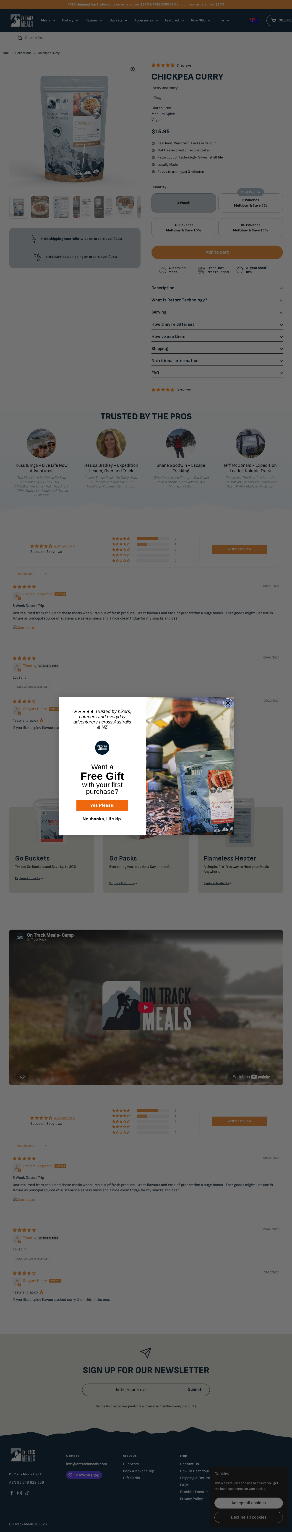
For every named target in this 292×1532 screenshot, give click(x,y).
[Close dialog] (228, 703)
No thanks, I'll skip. (102, 819)
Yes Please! (102, 805)
